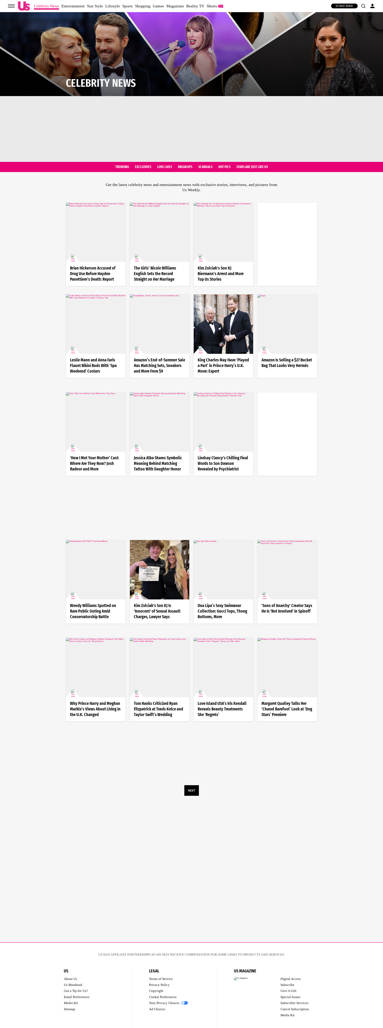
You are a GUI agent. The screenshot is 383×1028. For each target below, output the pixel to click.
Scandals (205, 167)
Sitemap (69, 1009)
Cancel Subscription (294, 1009)
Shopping (142, 6)
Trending (122, 167)
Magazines (175, 6)
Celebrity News (46, 6)
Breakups (185, 167)
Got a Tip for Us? (76, 991)
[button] (363, 6)
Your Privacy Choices (164, 1003)
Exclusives (143, 167)
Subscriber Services (294, 1003)
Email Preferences (76, 997)
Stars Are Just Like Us (252, 167)
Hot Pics (224, 167)
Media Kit (71, 1003)
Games (158, 6)
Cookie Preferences (163, 997)
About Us (70, 979)
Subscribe (344, 6)
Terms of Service (161, 979)
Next (191, 790)
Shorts (212, 6)
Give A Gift (288, 991)
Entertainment (73, 6)
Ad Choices (157, 1009)
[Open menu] (11, 6)
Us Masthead (73, 985)
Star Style (95, 6)
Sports (127, 6)
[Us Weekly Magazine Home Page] (24, 6)
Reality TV (195, 6)
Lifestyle (112, 6)
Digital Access (290, 979)
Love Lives (164, 167)
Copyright (156, 991)
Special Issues (290, 997)
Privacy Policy (159, 985)
